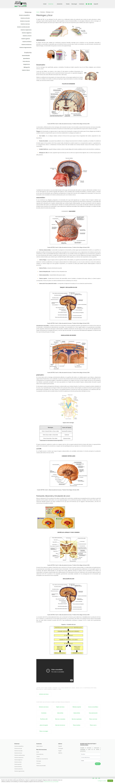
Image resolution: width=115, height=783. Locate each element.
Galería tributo (26, 70)
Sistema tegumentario (25, 47)
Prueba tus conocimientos (42, 758)
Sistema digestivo (26, 33)
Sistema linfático (26, 41)
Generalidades (26, 55)
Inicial (44, 4)
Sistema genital (25, 38)
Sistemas (50, 4)
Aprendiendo (26, 58)
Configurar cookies (102, 780)
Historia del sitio (39, 754)
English (59, 750)
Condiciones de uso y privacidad (50, 781)
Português (60, 748)
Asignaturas (26, 64)
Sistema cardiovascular (23, 27)
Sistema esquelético (24, 15)
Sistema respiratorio (26, 30)
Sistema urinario (27, 35)
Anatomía (59, 4)
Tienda (67, 4)
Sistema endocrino (26, 44)
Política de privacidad (41, 765)
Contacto (81, 4)
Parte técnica (26, 61)
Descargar (74, 4)
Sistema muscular (25, 21)
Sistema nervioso (25, 24)
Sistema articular (25, 18)
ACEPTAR (110, 780)
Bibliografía (27, 67)
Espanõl (96, 4)
